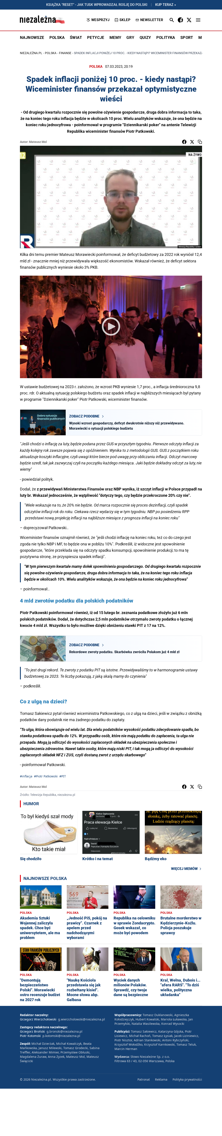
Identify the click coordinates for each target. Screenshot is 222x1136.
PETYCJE (95, 37)
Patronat (143, 1079)
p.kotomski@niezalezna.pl (61, 1036)
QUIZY (145, 37)
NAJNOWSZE (32, 37)
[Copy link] (200, 142)
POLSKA (57, 37)
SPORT (186, 37)
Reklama (161, 1079)
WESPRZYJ (100, 20)
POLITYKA (165, 37)
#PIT (62, 776)
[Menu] (198, 20)
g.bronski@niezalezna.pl (64, 1031)
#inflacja (26, 776)
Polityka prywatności (187, 1079)
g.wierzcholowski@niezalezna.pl (81, 1019)
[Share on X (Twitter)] (192, 142)
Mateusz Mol (38, 142)
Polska (50, 53)
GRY (130, 37)
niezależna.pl (31, 53)
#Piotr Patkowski (46, 776)
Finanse (65, 53)
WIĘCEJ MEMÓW (184, 869)
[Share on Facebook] (184, 142)
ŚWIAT (76, 37)
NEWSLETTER (151, 20)
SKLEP (124, 20)
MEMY (115, 37)
